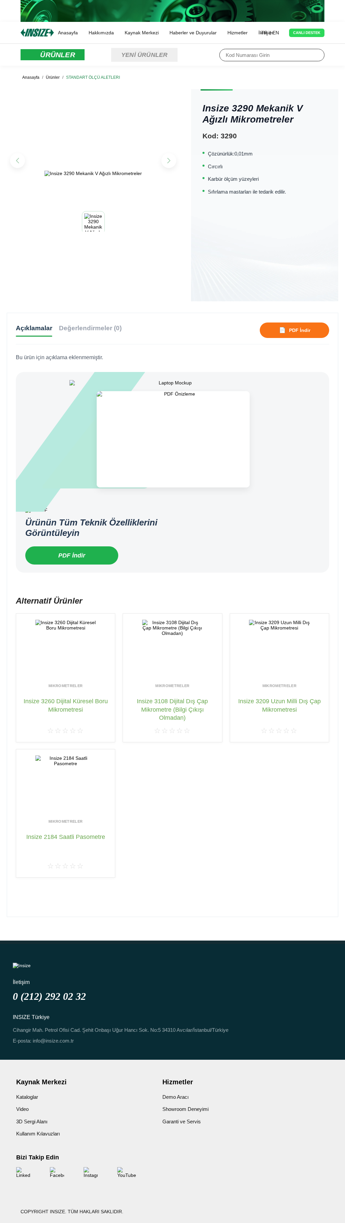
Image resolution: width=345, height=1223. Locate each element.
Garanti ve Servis (181, 1121)
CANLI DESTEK (306, 33)
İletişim (265, 32)
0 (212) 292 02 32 (49, 996)
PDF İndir (71, 555)
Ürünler (53, 77)
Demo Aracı (175, 1097)
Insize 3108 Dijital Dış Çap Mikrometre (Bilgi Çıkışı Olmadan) (172, 709)
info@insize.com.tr (53, 1041)
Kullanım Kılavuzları (38, 1133)
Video (22, 1109)
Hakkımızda (101, 32)
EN (276, 32)
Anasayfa (68, 32)
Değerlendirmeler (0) (90, 328)
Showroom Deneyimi (185, 1109)
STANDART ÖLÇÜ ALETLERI (93, 77)
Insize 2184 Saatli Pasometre (65, 837)
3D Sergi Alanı (32, 1121)
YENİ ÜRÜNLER (144, 54)
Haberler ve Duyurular (193, 32)
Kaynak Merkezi (142, 32)
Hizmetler (237, 32)
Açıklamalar (34, 328)
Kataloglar (27, 1097)
